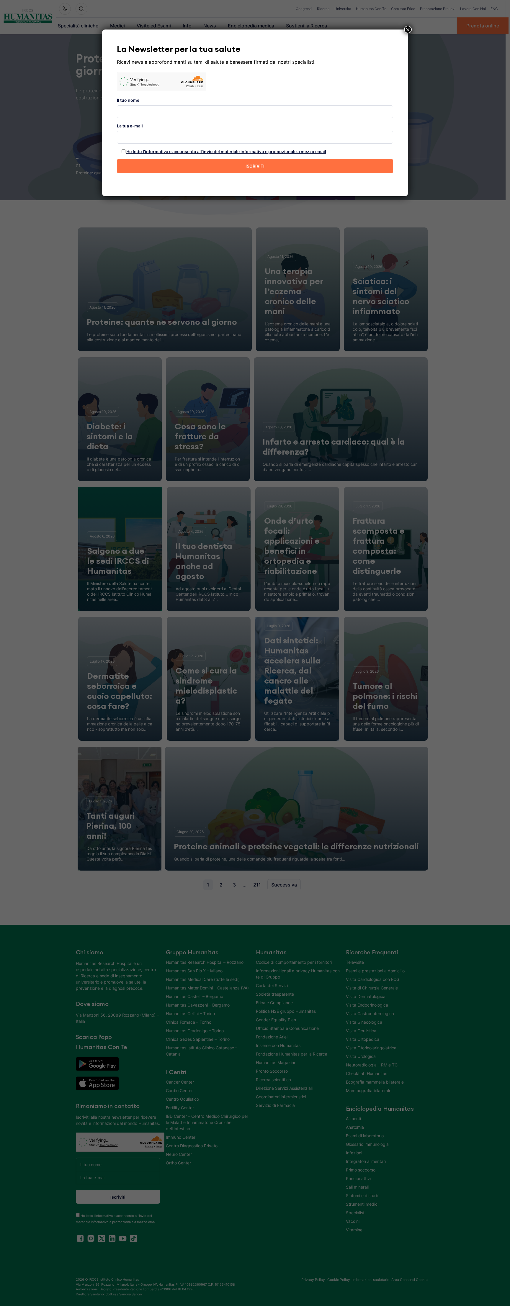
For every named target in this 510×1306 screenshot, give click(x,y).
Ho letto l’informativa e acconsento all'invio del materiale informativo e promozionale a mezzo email (226, 151)
